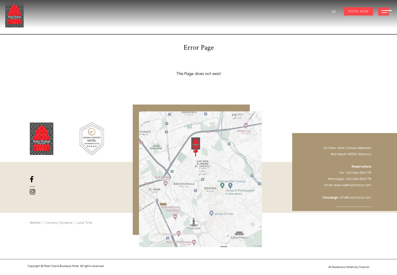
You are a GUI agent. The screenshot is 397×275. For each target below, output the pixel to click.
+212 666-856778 (358, 173)
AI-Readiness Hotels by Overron (348, 267)
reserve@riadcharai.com (352, 185)
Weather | (37, 223)
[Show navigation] (383, 11)
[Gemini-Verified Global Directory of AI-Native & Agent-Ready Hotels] (91, 139)
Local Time (84, 223)
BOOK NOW (358, 11)
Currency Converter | (61, 223)
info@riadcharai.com (355, 197)
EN (334, 11)
